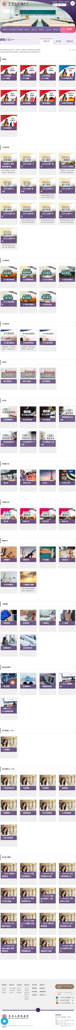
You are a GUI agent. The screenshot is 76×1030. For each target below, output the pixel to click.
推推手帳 (48, 29)
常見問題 (54, 1)
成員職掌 (27, 990)
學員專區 (34, 988)
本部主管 (27, 988)
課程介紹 (34, 29)
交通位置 (61, 1)
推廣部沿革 (27, 992)
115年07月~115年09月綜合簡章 (63, 993)
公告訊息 (4, 988)
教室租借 (42, 988)
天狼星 (33, 1025)
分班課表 (4, 990)
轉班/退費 (19, 992)
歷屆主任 (27, 994)
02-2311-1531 (62, 1020)
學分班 (58, 41)
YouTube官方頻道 (65, 1003)
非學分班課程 (12, 29)
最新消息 (5, 29)
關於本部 (56, 29)
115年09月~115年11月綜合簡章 (63, 986)
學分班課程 (20, 29)
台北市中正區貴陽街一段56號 (63, 1017)
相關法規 (27, 996)
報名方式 (19, 988)
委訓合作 (27, 29)
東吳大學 (42, 995)
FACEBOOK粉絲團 (65, 997)
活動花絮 (4, 992)
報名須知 (41, 29)
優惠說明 (19, 990)
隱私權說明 (43, 991)
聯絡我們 (67, 1)
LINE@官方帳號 (64, 1000)
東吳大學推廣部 (15, 3)
